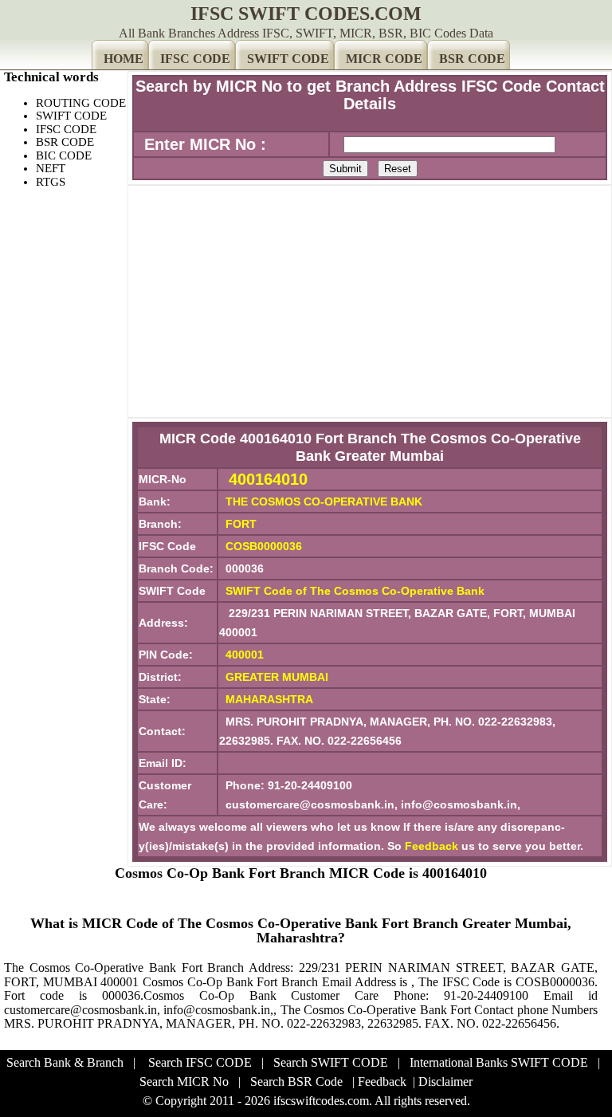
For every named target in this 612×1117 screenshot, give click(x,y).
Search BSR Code (296, 1081)
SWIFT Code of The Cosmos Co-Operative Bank (355, 590)
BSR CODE (472, 58)
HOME (123, 58)
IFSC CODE (195, 58)
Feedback (431, 846)
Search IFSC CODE (200, 1062)
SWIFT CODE (288, 58)
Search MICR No (184, 1081)
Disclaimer (445, 1081)
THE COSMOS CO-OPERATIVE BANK (324, 501)
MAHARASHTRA (269, 699)
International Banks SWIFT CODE (499, 1062)
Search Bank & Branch (65, 1062)
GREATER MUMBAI (277, 677)
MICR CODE (384, 58)
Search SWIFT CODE (330, 1062)
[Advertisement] (369, 301)
